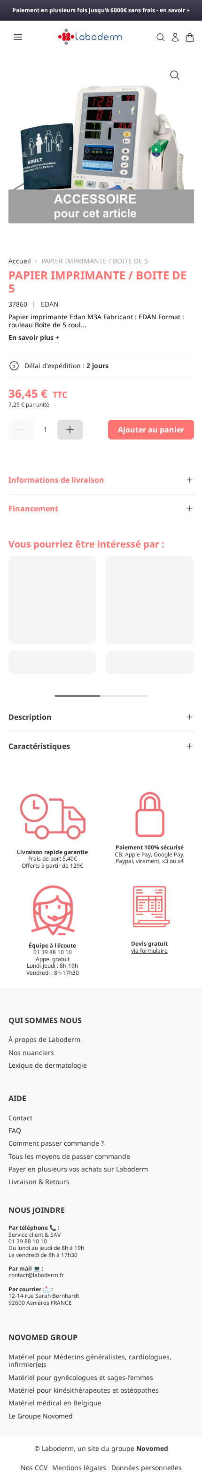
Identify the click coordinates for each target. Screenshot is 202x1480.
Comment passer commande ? (56, 1143)
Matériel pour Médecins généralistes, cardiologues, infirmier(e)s (89, 1360)
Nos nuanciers (31, 1052)
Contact (20, 1117)
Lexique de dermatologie (47, 1065)
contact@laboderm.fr (36, 1275)
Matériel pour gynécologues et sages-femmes (80, 1377)
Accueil (19, 261)
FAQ (14, 1130)
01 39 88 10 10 (27, 1241)
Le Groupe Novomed (40, 1415)
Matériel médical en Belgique (54, 1402)
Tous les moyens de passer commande (69, 1156)
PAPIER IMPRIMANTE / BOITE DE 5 (94, 261)
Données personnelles (146, 1467)
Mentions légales (79, 1467)
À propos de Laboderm (44, 1039)
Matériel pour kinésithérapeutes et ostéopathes (83, 1390)
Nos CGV (34, 1467)
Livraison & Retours (39, 1181)
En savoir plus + (33, 338)
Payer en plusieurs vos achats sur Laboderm (78, 1168)
